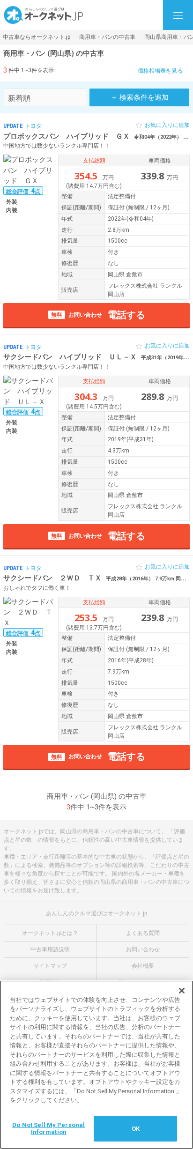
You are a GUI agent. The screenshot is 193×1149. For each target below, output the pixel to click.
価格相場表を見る (160, 70)
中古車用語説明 (50, 949)
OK (136, 1128)
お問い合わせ (143, 949)
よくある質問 (143, 933)
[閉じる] (181, 990)
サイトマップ (50, 966)
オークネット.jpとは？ (50, 933)
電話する (98, 314)
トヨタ (33, 126)
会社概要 (143, 966)
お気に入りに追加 (167, 125)
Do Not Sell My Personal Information (48, 1128)
